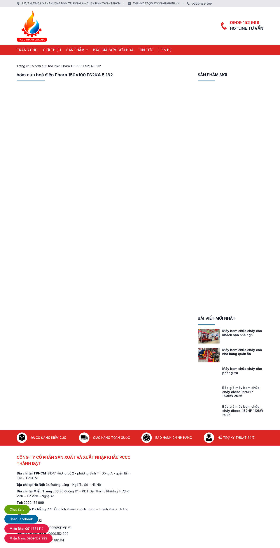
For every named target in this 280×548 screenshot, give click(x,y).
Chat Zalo (17, 509)
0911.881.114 (55, 540)
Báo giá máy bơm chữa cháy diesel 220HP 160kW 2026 (240, 392)
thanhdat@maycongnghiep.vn (156, 3)
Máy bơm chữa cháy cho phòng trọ (242, 371)
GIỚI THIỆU (52, 50)
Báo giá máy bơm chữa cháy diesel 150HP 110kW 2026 (242, 410)
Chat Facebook (21, 519)
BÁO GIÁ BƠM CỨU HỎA (113, 50)
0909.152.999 (58, 534)
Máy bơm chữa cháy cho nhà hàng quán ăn (242, 352)
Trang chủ (27, 50)
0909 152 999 (244, 22)
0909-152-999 (202, 3)
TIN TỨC (146, 50)
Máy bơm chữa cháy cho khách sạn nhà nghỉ (242, 333)
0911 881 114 (27, 528)
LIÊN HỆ (165, 50)
